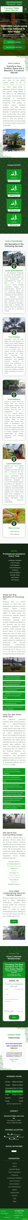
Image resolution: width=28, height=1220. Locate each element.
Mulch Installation (14, 1172)
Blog (14, 1201)
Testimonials (14, 1192)
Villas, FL (14, 882)
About (14, 1166)
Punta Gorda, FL (14, 875)
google (14, 1151)
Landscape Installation (14, 1178)
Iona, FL (14, 870)
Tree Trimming (14, 1181)
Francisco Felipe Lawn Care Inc (14, 85)
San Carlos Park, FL (14, 877)
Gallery (14, 921)
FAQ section (7, 764)
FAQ (14, 1198)
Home (14, 1163)
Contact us (15, 907)
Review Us (7, 1217)
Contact (14, 1195)
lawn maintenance (10, 474)
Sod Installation (14, 1184)
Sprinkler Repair (14, 1169)
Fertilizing (14, 1175)
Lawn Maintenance (14, 1187)
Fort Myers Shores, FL (14, 866)
